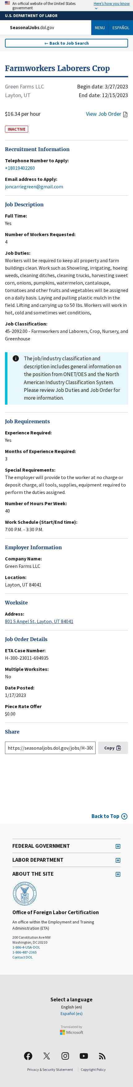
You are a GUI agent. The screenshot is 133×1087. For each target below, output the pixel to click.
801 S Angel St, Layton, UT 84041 (39, 621)
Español (121, 27)
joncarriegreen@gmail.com (34, 186)
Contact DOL (22, 957)
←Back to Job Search (66, 43)
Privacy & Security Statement (50, 1069)
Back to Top (105, 816)
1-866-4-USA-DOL (26, 947)
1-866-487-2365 (24, 952)
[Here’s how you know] (66, 5)
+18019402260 (20, 168)
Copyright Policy (93, 1069)
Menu (100, 27)
